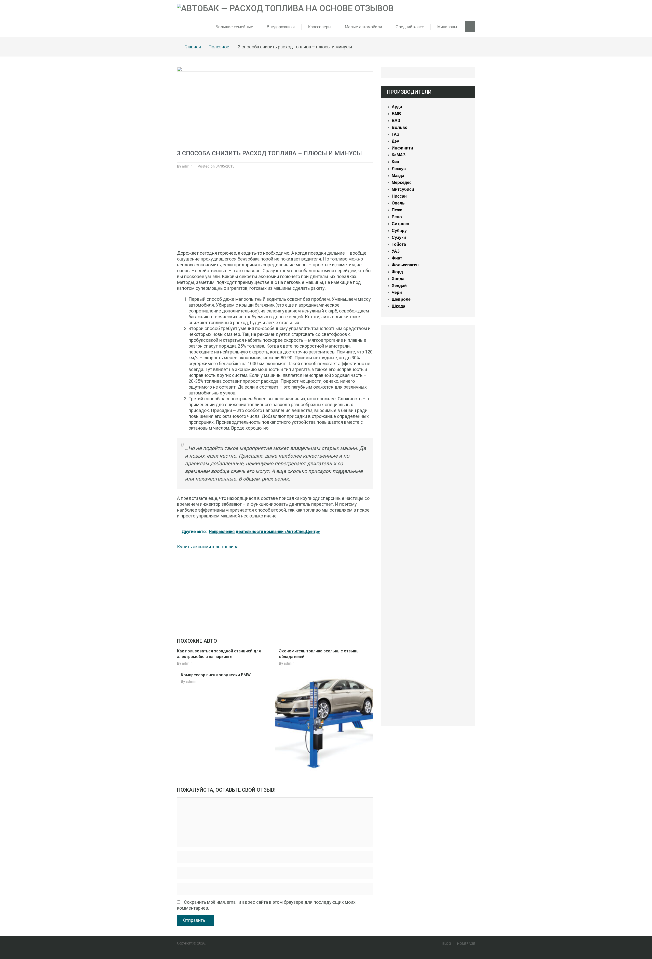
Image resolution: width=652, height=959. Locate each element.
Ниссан (399, 196)
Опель (398, 203)
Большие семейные (234, 27)
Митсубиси (403, 189)
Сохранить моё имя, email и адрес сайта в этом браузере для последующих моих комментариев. (266, 905)
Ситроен (400, 224)
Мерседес (402, 182)
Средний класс (410, 27)
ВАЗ (396, 120)
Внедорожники (281, 27)
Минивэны (447, 27)
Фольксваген (405, 265)
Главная (192, 46)
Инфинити (402, 148)
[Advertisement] (275, 212)
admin (187, 166)
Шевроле (401, 299)
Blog (446, 943)
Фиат (397, 258)
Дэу (395, 141)
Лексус (399, 169)
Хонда (398, 279)
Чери (397, 292)
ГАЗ (395, 134)
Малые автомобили (363, 27)
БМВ (396, 114)
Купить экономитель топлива (207, 546)
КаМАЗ (398, 155)
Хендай (399, 285)
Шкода (398, 306)
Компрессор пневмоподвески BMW (216, 675)
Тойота (399, 244)
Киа (395, 162)
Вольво (400, 127)
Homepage (466, 943)
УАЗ (396, 251)
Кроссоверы (319, 27)
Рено (397, 217)
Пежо (397, 210)
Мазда (398, 175)
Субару (399, 230)
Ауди (397, 107)
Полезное (218, 46)
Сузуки (399, 237)
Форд (397, 272)
